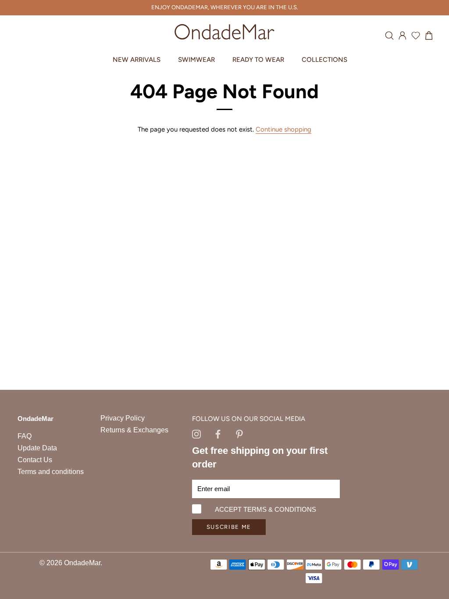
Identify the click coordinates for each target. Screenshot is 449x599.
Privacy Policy (122, 418)
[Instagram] (196, 434)
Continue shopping (283, 129)
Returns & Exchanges (134, 430)
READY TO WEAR (258, 60)
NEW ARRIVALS (136, 60)
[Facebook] (218, 434)
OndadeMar (82, 563)
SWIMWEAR (196, 60)
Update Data (37, 448)
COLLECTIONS (324, 60)
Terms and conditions (51, 471)
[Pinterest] (239, 434)
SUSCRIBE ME (229, 527)
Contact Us (35, 460)
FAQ (25, 436)
